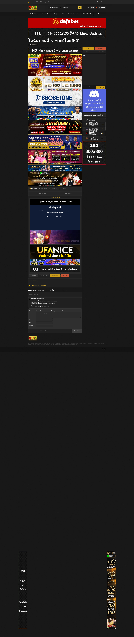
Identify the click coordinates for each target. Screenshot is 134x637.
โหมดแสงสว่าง (34, 275)
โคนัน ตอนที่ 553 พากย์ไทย (39, 285)
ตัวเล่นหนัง (34, 188)
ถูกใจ (89, 48)
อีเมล (30, 322)
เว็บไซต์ (31, 325)
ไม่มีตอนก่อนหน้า (41, 193)
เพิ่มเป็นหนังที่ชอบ (56, 275)
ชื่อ (30, 319)
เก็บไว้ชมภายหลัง (44, 275)
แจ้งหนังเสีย (65, 275)
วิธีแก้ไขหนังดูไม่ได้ (55, 197)
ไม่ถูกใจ (101, 48)
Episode (40, 280)
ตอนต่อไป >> (68, 193)
